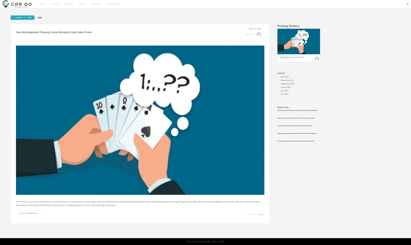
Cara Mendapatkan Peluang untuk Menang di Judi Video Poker (54, 32)
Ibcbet (82, 4)
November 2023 (287, 80)
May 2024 (284, 77)
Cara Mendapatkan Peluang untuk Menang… (292, 57)
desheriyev (250, 34)
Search (407, 4)
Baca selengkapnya (29, 213)
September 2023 (287, 84)
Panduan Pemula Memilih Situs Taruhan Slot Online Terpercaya (296, 118)
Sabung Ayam (96, 4)
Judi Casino (69, 4)
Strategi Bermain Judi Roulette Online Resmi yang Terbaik (294, 126)
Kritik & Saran (113, 4)
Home (41, 4)
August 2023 (286, 87)
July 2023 (284, 90)
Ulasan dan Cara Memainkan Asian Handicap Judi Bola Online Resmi (297, 110)
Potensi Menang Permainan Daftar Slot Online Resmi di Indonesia (296, 133)
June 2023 (285, 94)
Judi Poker (54, 4)
